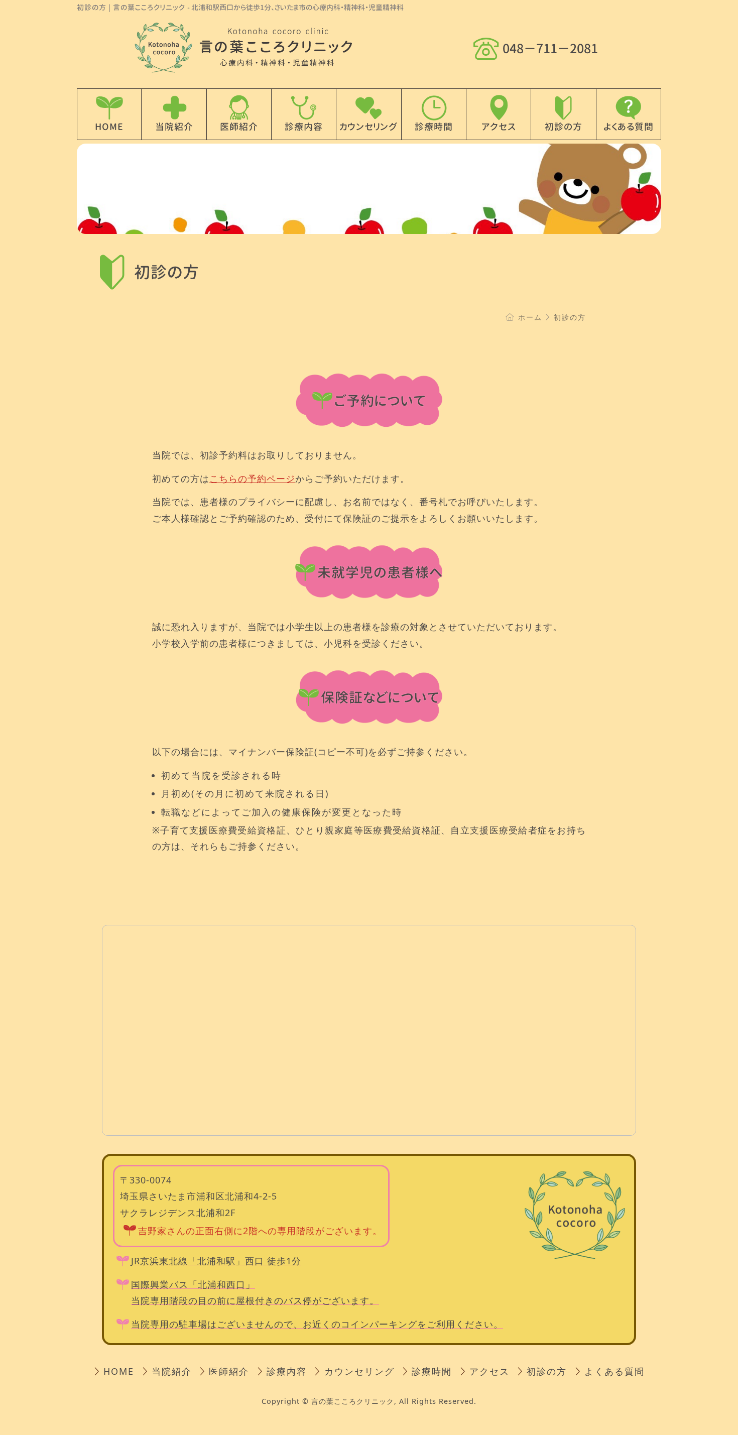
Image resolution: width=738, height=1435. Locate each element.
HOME (109, 127)
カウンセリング (368, 127)
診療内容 (304, 127)
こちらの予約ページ (252, 478)
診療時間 (434, 127)
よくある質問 (628, 127)
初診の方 (563, 127)
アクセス (498, 127)
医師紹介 (239, 127)
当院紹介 (174, 127)
